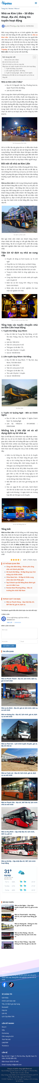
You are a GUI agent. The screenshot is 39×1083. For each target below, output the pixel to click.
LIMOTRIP (5, 1043)
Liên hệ (4, 1013)
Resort (4, 1027)
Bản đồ (13, 1058)
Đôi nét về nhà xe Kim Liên (10, 62)
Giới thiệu (5, 998)
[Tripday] (6, 3)
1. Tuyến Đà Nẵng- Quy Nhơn (13, 68)
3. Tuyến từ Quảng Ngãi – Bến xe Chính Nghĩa (18, 73)
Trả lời (9, 622)
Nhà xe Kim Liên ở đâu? (12, 60)
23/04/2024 (17, 622)
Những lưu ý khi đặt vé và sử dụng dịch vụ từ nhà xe (18, 75)
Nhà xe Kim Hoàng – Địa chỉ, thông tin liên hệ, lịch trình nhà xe (25, 934)
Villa (3, 1030)
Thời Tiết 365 (6, 1039)
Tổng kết (4, 77)
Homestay (5, 1033)
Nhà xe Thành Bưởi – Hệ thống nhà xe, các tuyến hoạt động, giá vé (26, 916)
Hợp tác (4, 1010)
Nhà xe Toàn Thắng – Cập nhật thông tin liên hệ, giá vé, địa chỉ (25, 943)
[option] (19, 668)
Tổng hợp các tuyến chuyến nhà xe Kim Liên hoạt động (19, 66)
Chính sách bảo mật (8, 1001)
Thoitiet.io (5, 1046)
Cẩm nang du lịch (8, 1036)
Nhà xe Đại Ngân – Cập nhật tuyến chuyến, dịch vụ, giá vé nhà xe (26, 907)
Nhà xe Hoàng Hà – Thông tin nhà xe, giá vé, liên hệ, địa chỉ (26, 924)
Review (11, 8)
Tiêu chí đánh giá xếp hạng (11, 1004)
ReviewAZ (5, 1007)
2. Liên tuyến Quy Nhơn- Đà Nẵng (15, 71)
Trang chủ (4, 8)
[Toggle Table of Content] (33, 57)
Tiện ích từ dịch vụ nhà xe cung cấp (13, 64)
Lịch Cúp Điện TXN (8, 1016)
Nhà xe (16, 8)
